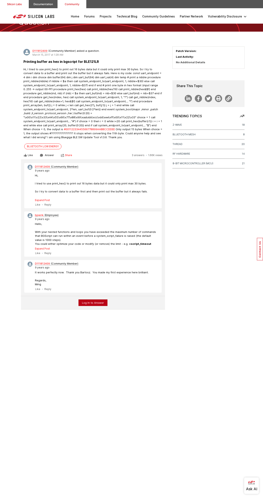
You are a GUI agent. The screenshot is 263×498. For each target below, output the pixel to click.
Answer (49, 155)
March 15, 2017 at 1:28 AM (47, 54)
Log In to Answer (93, 302)
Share (68, 155)
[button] (260, 249)
